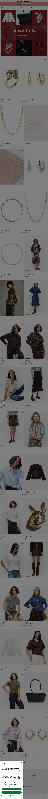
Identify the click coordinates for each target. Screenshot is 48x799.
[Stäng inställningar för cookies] (21, 762)
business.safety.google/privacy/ (14, 784)
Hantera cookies (11, 795)
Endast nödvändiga (11, 792)
